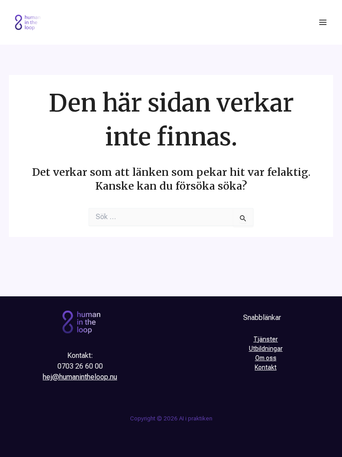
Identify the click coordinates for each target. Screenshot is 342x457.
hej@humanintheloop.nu (80, 377)
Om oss (266, 357)
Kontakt (266, 367)
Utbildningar (266, 348)
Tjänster (265, 339)
